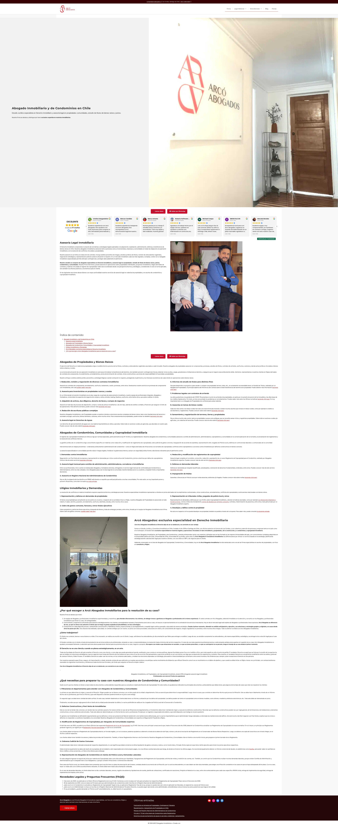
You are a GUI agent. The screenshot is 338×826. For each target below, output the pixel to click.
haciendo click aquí (104, 407)
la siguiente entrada (263, 511)
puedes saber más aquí (83, 387)
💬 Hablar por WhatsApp (177, 211)
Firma (229, 9)
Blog (266, 9)
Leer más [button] (91, 234)
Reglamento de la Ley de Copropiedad (118, 725)
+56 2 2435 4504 (185, 1)
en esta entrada (92, 481)
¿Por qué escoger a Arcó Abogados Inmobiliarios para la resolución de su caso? (91, 351)
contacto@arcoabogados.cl (154, 1)
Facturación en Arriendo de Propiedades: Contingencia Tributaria (154, 805)
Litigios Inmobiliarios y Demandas (76, 347)
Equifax (251, 749)
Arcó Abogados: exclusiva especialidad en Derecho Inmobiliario (86, 349)
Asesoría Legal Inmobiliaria (74, 341)
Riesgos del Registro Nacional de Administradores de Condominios (155, 810)
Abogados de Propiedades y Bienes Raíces (79, 343)
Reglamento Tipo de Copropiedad (93, 727)
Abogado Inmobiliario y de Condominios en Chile (79, 339)
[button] (276, 226)
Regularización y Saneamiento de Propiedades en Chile (151, 808)
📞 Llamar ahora (158, 211)
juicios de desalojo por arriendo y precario (215, 502)
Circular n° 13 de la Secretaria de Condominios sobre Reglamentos (155, 813)
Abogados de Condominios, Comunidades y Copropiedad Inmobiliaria (87, 345)
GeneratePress (185, 823)
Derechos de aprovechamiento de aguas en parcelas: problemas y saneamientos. (159, 816)
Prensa (274, 9)
